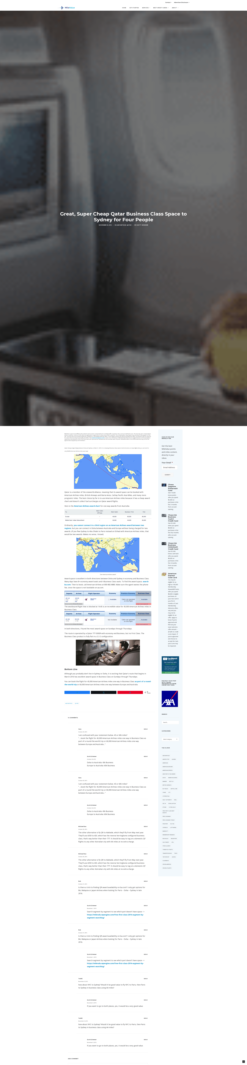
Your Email (167, 463)
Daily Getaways (167, 800)
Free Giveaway (167, 816)
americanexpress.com (98, 438)
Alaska (174, 759)
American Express (167, 770)
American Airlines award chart (87, 506)
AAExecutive (166, 759)
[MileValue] (66, 8)
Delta (164, 803)
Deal (175, 800)
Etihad (164, 807)
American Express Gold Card (172, 576)
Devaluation (172, 803)
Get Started (134, 7)
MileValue (165, 838)
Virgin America (167, 864)
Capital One (173, 788)
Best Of (171, 781)
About (174, 7)
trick (175, 853)
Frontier (165, 824)
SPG (173, 842)
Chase (164, 792)
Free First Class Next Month (168, 811)
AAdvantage (121, 225)
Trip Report (166, 857)
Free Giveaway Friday (169, 820)
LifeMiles (165, 827)
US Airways (166, 860)
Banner (165, 781)
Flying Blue (172, 807)
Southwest (166, 842)
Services (145, 7)
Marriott (165, 831)
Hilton (172, 824)
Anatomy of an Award (169, 774)
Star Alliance (166, 846)
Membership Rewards (169, 834)
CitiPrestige (166, 796)
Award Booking (172, 777)
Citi (169, 792)
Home (124, 7)
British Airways (167, 785)
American (165, 763)
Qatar (129, 225)
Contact (168, 2)
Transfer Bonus (167, 853)
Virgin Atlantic (167, 868)
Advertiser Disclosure (181, 2)
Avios (164, 777)
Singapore (174, 838)
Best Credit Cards (160, 7)
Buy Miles (165, 788)
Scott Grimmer (142, 225)
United (174, 857)
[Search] (188, 8)
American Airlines (168, 766)
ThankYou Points (168, 849)
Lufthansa (173, 827)
